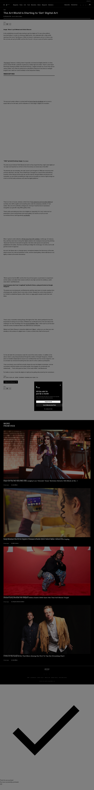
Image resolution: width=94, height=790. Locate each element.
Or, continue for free (48, 408)
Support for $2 (48, 401)
